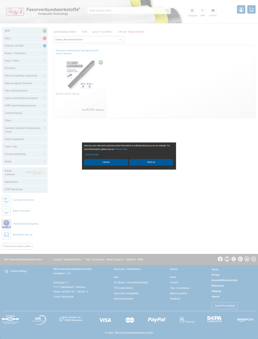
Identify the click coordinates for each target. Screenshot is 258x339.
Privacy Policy (121, 149)
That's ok (151, 162)
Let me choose (91, 154)
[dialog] (129, 169)
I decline (106, 162)
